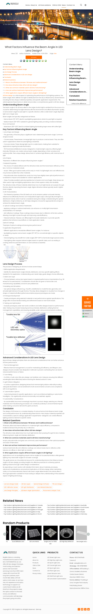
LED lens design (7, 95)
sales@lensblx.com (80, 563)
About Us (35, 560)
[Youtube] (88, 609)
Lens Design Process (10, 72)
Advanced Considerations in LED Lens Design (18, 75)
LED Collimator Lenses (11, 487)
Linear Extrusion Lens (53, 573)
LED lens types (25, 484)
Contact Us (36, 571)
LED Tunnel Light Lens (54, 565)
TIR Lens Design (57, 484)
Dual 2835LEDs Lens (14, 541)
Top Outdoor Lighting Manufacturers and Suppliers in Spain (66, 510)
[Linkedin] (82, 609)
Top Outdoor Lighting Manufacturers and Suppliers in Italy (22, 512)
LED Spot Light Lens (53, 568)
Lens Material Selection (44, 487)
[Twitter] (85, 609)
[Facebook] (79, 609)
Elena (85, 316)
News (34, 568)
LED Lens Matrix (30, 541)
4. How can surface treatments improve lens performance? (24, 90)
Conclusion (7, 77)
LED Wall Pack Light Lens (55, 576)
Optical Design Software (41, 484)
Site (55, 53)
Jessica (86, 313)
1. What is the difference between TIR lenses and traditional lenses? (26, 82)
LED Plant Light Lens (53, 571)
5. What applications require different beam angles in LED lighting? (26, 93)
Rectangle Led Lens (79, 541)
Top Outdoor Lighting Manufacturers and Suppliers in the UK (23, 514)
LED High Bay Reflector (63, 541)
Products (35, 563)
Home (35, 557)
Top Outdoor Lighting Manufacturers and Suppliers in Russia (66, 512)
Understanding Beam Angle (12, 67)
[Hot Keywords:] (81, 5)
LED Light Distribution (27, 487)
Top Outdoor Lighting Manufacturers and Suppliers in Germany (67, 514)
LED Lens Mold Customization (56, 579)
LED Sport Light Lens (53, 563)
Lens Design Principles (11, 490)
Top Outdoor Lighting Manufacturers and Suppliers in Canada (23, 505)
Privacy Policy (37, 573)
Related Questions (10, 80)
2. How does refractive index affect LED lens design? (21, 85)
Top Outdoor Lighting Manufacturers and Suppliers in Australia (67, 505)
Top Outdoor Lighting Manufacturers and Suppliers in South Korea (68, 507)
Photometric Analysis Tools (51, 490)
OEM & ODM (36, 565)
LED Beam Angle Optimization (30, 490)
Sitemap (38, 609)
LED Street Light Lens (53, 557)
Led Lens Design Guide (11, 484)
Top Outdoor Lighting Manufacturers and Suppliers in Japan (22, 507)
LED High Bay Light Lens (54, 560)
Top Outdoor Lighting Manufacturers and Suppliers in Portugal (23, 510)
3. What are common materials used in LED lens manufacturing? (25, 88)
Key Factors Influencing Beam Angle (15, 69)
